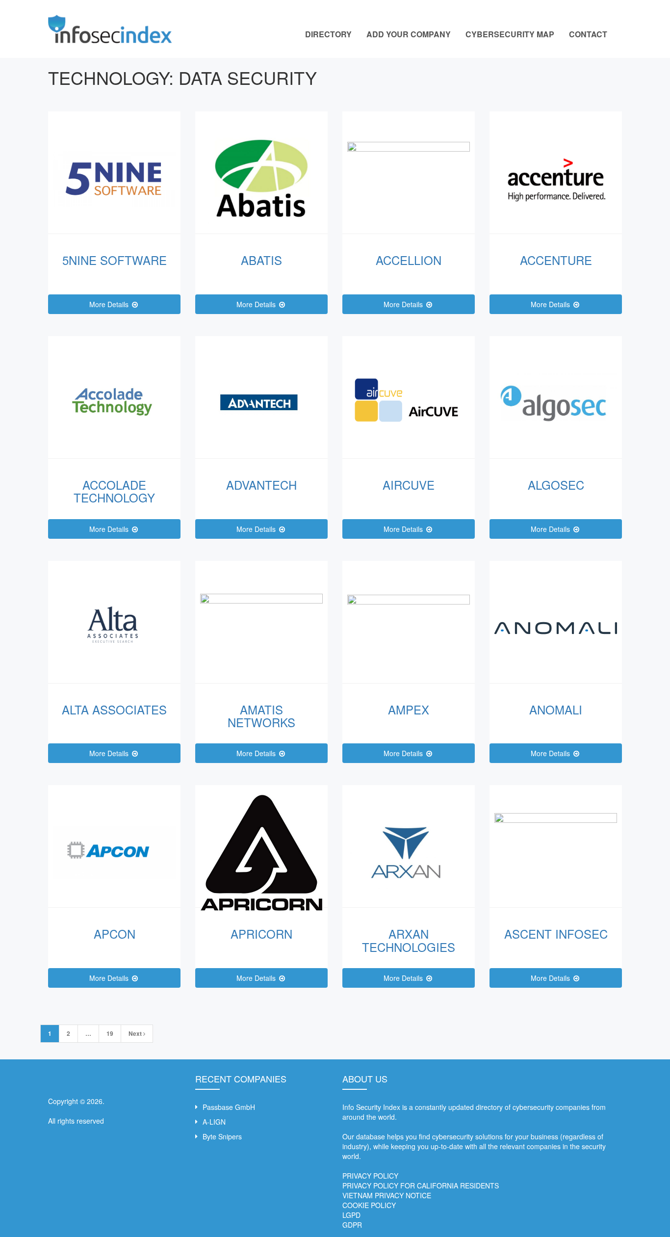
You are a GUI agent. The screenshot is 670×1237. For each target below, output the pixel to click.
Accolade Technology (114, 491)
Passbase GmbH (229, 1107)
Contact (588, 34)
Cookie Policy (369, 1205)
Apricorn (261, 933)
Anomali (555, 709)
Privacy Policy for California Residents (420, 1185)
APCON (114, 933)
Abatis (261, 259)
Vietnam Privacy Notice (386, 1195)
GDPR (352, 1225)
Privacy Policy (370, 1176)
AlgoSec (556, 484)
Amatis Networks (261, 716)
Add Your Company (408, 34)
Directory (328, 34)
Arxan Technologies (408, 940)
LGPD (351, 1215)
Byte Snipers (222, 1136)
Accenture (556, 259)
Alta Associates (114, 709)
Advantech (261, 484)
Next (136, 1033)
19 (109, 1033)
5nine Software (114, 259)
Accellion (408, 259)
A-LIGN (214, 1122)
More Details (109, 304)
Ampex (408, 709)
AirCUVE (409, 484)
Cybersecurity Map (509, 34)
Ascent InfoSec (556, 933)
